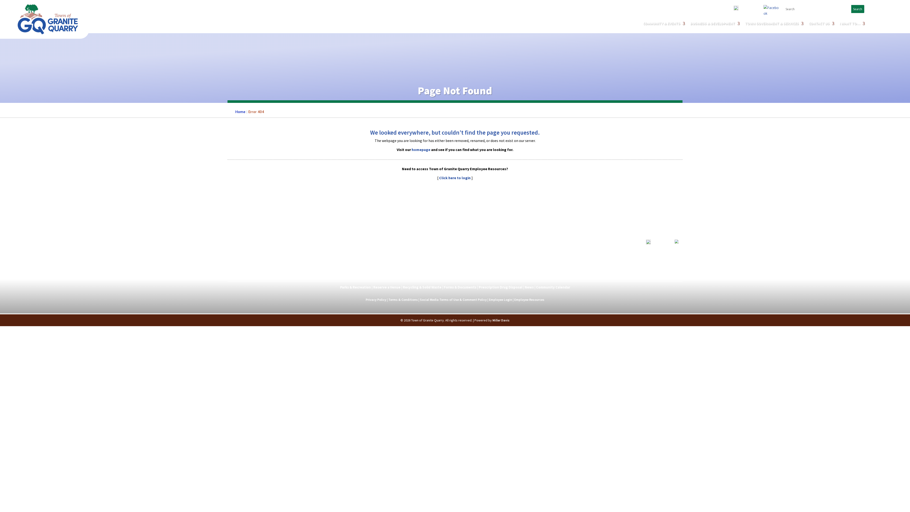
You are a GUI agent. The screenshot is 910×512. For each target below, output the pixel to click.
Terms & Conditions (403, 299)
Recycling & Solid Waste (422, 287)
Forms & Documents (460, 287)
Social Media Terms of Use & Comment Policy (453, 299)
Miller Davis (501, 320)
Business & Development (433, 275)
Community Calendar (553, 287)
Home (240, 112)
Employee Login (500, 299)
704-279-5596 (748, 9)
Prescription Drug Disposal (500, 287)
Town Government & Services (772, 24)
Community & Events (661, 24)
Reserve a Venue (386, 287)
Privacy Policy (376, 299)
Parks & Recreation (355, 287)
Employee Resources (529, 299)
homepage (421, 149)
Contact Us (819, 24)
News (529, 287)
